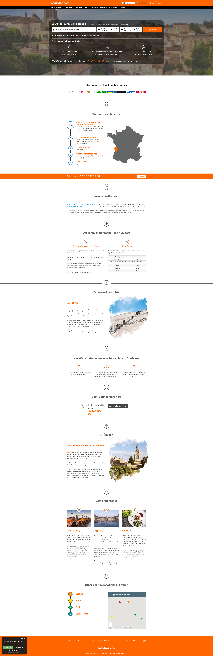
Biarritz (79, 600)
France (85, 126)
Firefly (98, 141)
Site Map (127, 641)
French (69, 452)
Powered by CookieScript (14, 652)
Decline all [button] (19, 647)
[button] (14, 651)
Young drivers (113, 7)
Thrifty (78, 143)
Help (83, 640)
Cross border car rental (98, 7)
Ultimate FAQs (144, 641)
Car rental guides (81, 7)
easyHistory (90, 640)
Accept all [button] (8, 647)
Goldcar (93, 141)
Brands (123, 7)
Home (53, 10)
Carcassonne (82, 614)
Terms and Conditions (117, 641)
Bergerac (80, 594)
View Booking (68, 641)
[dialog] (14, 645)
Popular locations (56, 7)
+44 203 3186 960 (95, 412)
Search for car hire (117, 406)
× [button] (24, 638)
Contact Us (135, 641)
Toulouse (80, 607)
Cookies (106, 640)
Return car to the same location (64, 35)
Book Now (142, 176)
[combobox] (22, 639)
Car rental (69, 7)
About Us (77, 641)
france (58, 10)
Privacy (99, 640)
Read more (6, 644)
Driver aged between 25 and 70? (89, 35)
